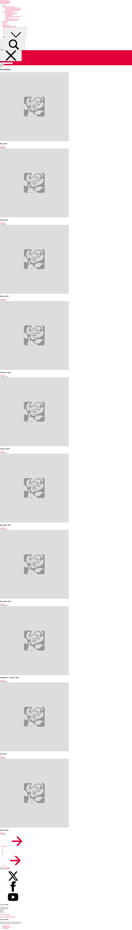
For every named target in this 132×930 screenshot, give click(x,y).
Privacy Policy (6, 925)
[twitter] (13, 880)
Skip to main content (4, 0)
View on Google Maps (5, 914)
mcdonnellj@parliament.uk (9, 916)
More (4, 37)
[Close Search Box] (11, 55)
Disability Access (6, 927)
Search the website (4, 61)
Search (2, 64)
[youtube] (13, 901)
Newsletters (2, 146)
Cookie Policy (6, 928)
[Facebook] (13, 891)
